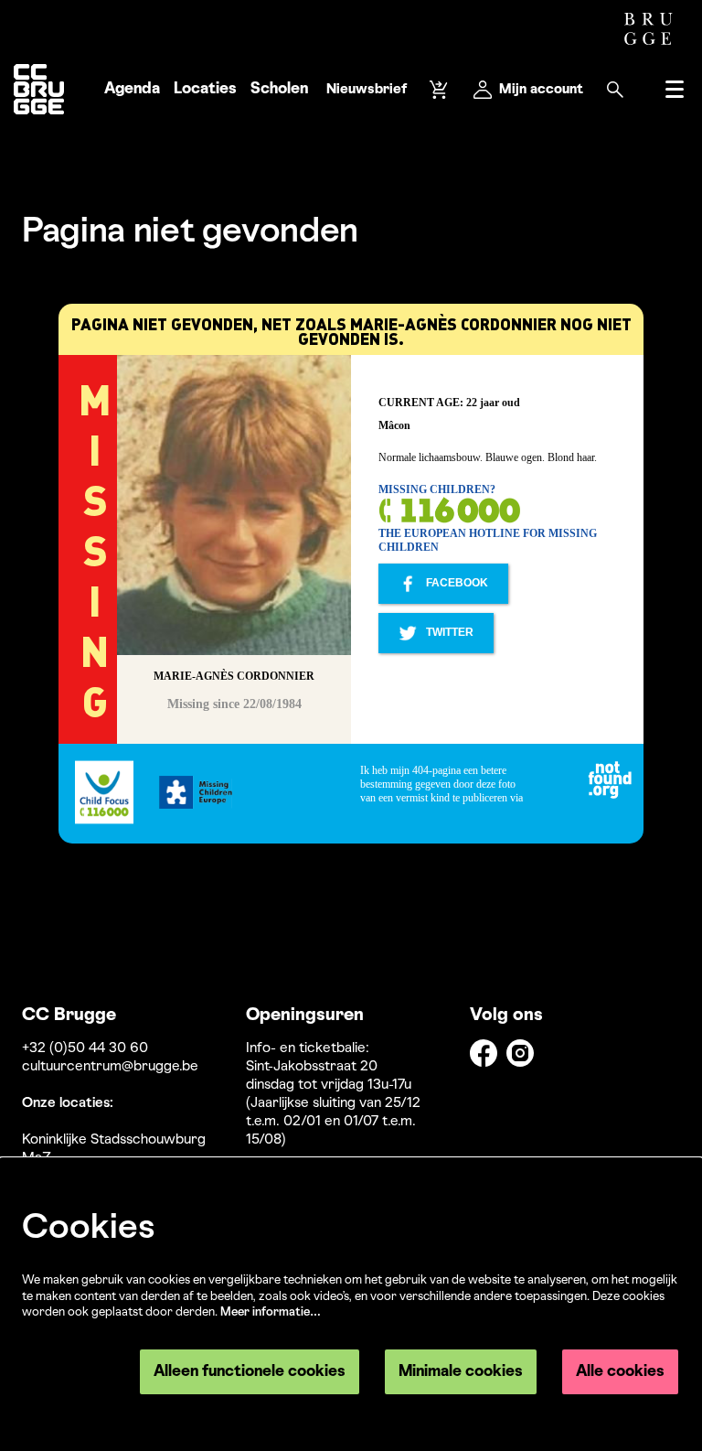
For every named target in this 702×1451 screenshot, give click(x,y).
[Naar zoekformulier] (615, 89)
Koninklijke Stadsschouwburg (114, 1140)
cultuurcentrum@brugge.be (110, 1066)
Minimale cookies (461, 1372)
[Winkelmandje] (440, 89)
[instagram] (520, 1053)
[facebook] (483, 1053)
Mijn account (541, 89)
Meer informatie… (270, 1312)
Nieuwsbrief (366, 89)
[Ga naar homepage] (39, 89)
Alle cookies (620, 1372)
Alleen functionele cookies (250, 1372)
